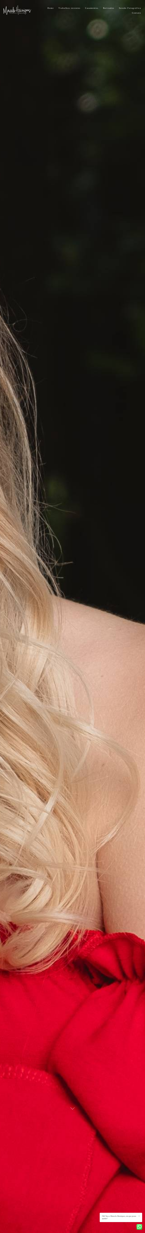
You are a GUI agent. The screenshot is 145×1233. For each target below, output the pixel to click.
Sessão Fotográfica (130, 8)
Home (50, 8)
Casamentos (91, 8)
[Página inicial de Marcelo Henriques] (21, 10)
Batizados (108, 8)
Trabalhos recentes (69, 8)
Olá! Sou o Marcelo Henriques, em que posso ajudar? (119, 1217)
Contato (136, 13)
